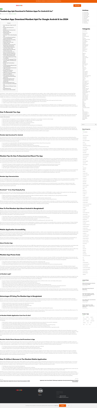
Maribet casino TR (85, 86)
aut (83, 317)
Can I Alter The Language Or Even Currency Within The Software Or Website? (9, 60)
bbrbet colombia (85, 63)
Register (40, 394)
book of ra (84, 67)
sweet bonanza (85, 111)
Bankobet (84, 61)
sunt (89, 324)
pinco (83, 101)
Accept (62, 405)
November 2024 (86, 14)
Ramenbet (84, 106)
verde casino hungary (86, 115)
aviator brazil (84, 56)
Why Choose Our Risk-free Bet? (9, 89)
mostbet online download (5, 116)
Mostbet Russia (85, 92)
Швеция (83, 119)
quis (83, 324)
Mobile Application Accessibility (9, 39)
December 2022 (86, 19)
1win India (84, 38)
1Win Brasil (84, 34)
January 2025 (86, 12)
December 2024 (86, 13)
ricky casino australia (85, 107)
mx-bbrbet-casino (85, 94)
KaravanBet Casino (85, 83)
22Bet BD (84, 53)
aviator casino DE (85, 57)
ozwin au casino (85, 98)
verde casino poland (85, 116)
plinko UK (84, 103)
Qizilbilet (83, 105)
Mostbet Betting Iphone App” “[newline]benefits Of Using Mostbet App (8, 80)
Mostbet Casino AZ (85, 88)
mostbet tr (84, 93)
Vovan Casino (84, 117)
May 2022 (85, 21)
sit (86, 324)
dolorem (92, 317)
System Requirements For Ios (8, 82)
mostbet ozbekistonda (86, 91)
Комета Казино (84, 118)
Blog (83, 66)
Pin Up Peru (84, 100)
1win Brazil (84, 35)
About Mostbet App (7, 40)
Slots (83, 110)
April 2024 (85, 18)
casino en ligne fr (85, 71)
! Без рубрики (84, 30)
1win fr (83, 37)
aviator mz (84, 59)
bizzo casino (85, 186)
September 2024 (86, 16)
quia (91, 322)
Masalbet (84, 87)
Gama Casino (84, 82)
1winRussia (84, 42)
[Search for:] (89, 124)
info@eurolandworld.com (63, 397)
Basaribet (84, 62)
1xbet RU (83, 50)
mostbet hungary (85, 89)
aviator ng (84, 60)
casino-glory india (85, 76)
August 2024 (86, 17)
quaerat (84, 322)
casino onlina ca (85, 72)
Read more (56, 405)
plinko (83, 102)
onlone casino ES (86, 238)
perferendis (92, 320)
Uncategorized (85, 265)
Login (39, 393)
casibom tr (84, 69)
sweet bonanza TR (86, 264)
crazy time (84, 78)
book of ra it (84, 68)
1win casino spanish (85, 36)
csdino (83, 79)
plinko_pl (83, 104)
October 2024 (86, 15)
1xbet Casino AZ (85, 45)
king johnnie (84, 85)
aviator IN (84, 58)
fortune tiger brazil (86, 212)
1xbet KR (84, 159)
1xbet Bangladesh (85, 44)
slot (83, 109)
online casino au (85, 95)
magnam (87, 320)
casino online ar (85, 73)
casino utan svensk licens (86, 75)
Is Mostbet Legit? (6, 43)
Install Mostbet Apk (7, 88)
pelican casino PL (85, 99)
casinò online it (84, 74)
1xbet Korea (84, 46)
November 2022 (86, 20)
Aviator (83, 55)
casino (83, 70)
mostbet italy (84, 90)
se (82, 108)
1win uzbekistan (85, 41)
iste (83, 320)
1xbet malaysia (85, 161)
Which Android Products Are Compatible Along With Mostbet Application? (9, 76)
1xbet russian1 (84, 51)
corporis (87, 317)
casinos (83, 77)
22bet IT (83, 54)
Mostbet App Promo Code (8, 42)
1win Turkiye (84, 40)
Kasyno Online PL (85, 84)
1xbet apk (84, 43)
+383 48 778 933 (62, 396)
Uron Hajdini (14, 13)
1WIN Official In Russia (86, 39)
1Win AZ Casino (85, 135)
